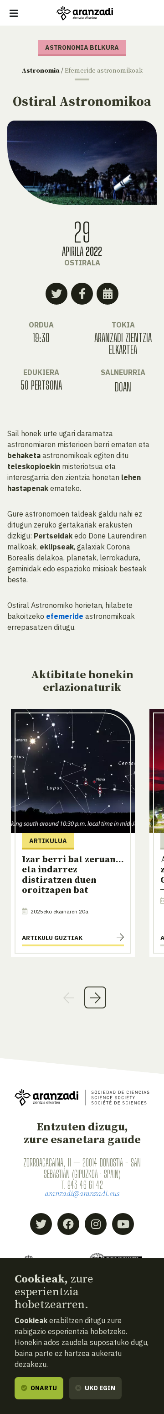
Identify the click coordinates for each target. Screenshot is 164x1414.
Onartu (43, 1388)
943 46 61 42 (85, 1184)
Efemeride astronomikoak (104, 71)
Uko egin (99, 1388)
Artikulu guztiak (52, 938)
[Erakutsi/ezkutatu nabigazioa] (13, 13)
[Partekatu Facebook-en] (82, 294)
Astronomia (41, 71)
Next (95, 997)
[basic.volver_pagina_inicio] (84, 13)
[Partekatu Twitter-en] (56, 294)
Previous (69, 997)
